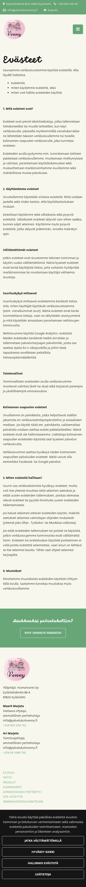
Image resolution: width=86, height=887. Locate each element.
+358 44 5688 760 (14, 753)
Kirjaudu (53, 10)
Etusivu (8, 773)
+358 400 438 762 (68, 4)
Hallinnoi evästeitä (43, 863)
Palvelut (9, 782)
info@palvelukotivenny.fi (22, 10)
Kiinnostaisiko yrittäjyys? (22, 792)
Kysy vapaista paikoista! (43, 633)
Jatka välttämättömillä (43, 840)
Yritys (7, 777)
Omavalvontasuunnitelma (23, 802)
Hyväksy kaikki (43, 852)
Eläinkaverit (12, 787)
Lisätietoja (43, 874)
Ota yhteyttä (13, 797)
